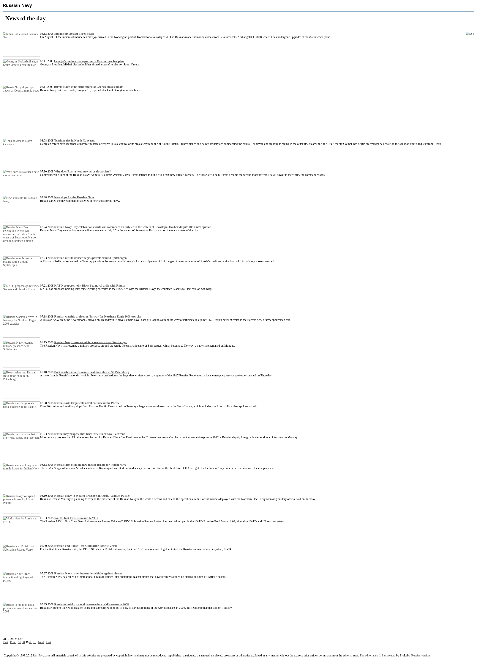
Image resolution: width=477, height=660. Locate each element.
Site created (388, 655)
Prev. (13, 642)
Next (41, 642)
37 (19, 642)
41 (34, 642)
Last (48, 642)
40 (30, 642)
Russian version (420, 655)
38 (23, 642)
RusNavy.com (41, 655)
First (5, 642)
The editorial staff (370, 655)
